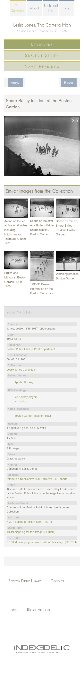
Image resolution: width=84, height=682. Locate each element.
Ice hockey (21, 401)
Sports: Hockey (23, 382)
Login (13, 610)
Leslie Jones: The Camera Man (42, 24)
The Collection (18, 8)
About (34, 8)
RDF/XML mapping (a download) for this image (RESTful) (42, 542)
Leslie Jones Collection (21, 369)
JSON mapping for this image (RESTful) (31, 532)
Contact (57, 581)
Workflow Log (38, 610)
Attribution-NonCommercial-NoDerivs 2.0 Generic (37, 479)
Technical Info (51, 8)
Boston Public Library (25, 581)
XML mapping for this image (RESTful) (30, 522)
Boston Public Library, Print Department (31, 349)
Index (67, 8)
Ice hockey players (26, 397)
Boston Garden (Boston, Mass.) (33, 415)
